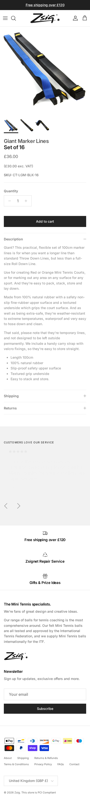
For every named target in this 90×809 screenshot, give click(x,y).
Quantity (11, 191)
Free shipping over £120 (45, 5)
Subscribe (45, 709)
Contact (74, 764)
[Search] (16, 18)
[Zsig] (45, 18)
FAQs (60, 764)
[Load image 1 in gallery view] (45, 71)
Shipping (11, 396)
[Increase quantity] (27, 201)
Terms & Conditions (16, 764)
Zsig (17, 792)
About (8, 758)
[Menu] (5, 18)
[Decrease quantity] (8, 201)
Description (13, 239)
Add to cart (45, 221)
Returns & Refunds (46, 758)
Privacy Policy (43, 764)
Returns (10, 408)
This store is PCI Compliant (38, 792)
